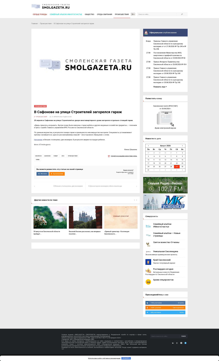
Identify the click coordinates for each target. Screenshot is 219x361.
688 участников (167, 312)
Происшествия (46, 23)
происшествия (72, 156)
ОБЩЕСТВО (89, 14)
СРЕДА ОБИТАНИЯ (104, 14)
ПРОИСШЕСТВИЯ (122, 14)
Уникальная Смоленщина (165, 251)
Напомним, (38, 140)
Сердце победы (40, 14)
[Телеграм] (185, 343)
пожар (56, 156)
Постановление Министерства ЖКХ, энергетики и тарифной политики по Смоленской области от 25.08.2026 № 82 (169, 55)
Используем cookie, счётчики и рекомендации (104, 358)
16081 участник (167, 307)
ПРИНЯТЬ (126, 358)
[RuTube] (181, 343)
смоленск (38, 156)
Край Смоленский (162, 260)
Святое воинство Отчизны (166, 242)
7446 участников (167, 303)
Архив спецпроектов (163, 280)
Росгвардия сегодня (163, 269)
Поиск (183, 336)
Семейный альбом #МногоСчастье (66, 14)
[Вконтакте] (173, 343)
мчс (63, 156)
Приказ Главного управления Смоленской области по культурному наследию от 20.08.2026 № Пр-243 (168, 70)
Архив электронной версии (165, 128)
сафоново (47, 156)
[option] (50, 221)
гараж (37, 159)
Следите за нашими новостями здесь (124, 156)
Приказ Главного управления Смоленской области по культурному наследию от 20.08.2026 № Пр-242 (168, 79)
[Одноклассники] (177, 343)
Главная (34, 23)
